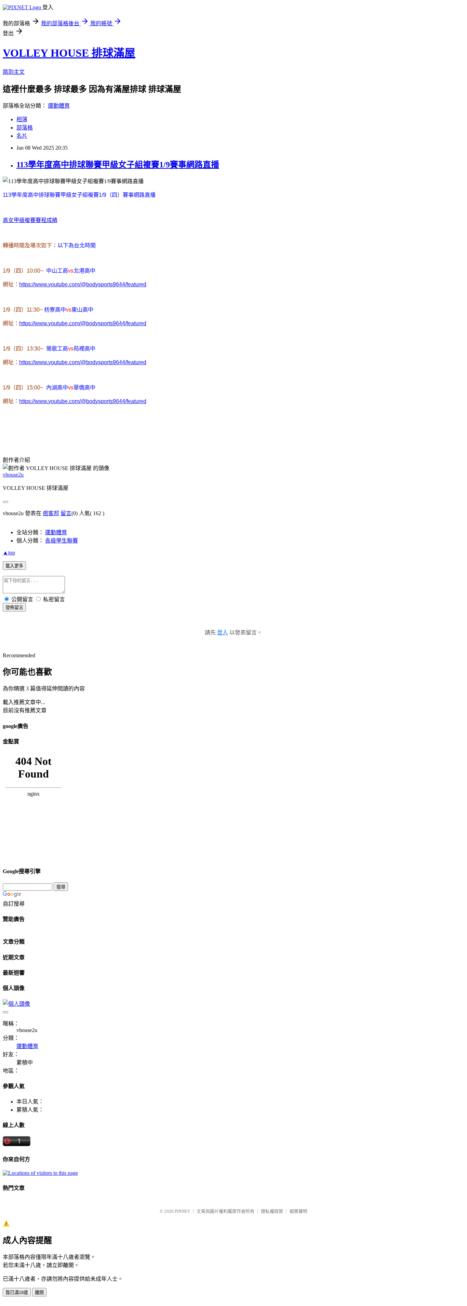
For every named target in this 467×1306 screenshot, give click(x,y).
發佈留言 (14, 607)
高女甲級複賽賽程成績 (30, 220)
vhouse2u (13, 475)
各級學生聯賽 (61, 541)
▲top (9, 552)
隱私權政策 (272, 1211)
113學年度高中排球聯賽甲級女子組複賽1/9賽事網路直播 (117, 164)
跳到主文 (14, 72)
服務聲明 (298, 1211)
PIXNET (182, 1211)
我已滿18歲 (16, 1292)
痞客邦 (51, 513)
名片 (21, 136)
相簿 (21, 119)
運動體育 (59, 106)
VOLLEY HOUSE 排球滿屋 (69, 53)
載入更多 (14, 565)
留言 (66, 513)
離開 (39, 1292)
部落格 (24, 127)
